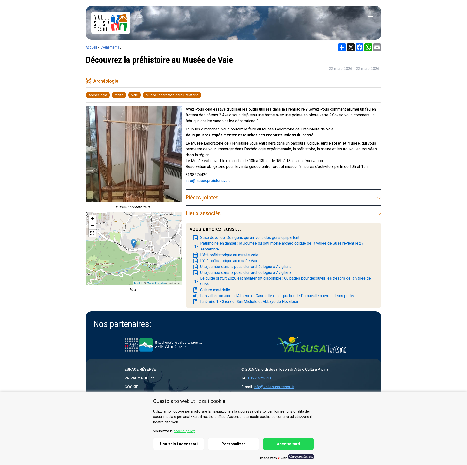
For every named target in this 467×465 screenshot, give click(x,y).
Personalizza (233, 444)
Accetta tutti (288, 444)
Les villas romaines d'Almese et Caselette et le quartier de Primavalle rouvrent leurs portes (273, 296)
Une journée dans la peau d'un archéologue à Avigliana (241, 267)
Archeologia (98, 95)
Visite (119, 95)
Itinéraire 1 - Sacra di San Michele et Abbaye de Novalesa (245, 302)
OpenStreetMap (156, 283)
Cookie (131, 387)
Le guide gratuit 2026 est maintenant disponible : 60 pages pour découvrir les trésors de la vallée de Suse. (281, 281)
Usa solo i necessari (179, 444)
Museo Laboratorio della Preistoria (172, 95)
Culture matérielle (211, 290)
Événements (109, 47)
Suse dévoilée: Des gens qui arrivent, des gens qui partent (245, 238)
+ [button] (92, 218)
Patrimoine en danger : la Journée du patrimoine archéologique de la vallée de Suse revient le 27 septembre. (278, 246)
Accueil (91, 47)
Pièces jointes (202, 197)
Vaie (134, 95)
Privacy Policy (139, 378)
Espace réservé (140, 369)
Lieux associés (203, 213)
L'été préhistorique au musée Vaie (225, 255)
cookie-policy (184, 431)
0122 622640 (259, 378)
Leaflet (138, 283)
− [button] (92, 226)
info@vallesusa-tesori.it (274, 387)
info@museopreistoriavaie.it (210, 180)
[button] (92, 233)
